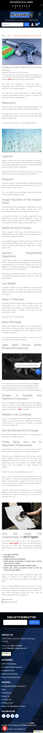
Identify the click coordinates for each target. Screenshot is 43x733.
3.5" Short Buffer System (12, 667)
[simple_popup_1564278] (4, 728)
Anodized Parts (8, 671)
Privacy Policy (7, 703)
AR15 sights (14, 543)
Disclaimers (6, 693)
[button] (38, 372)
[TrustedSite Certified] (6, 654)
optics (9, 79)
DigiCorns (21, 729)
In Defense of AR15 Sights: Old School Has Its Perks (27, 35)
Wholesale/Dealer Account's (14, 686)
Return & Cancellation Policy (13, 706)
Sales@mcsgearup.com (17, 648)
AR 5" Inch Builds (9, 664)
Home (3, 35)
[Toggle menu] (39, 16)
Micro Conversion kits (11, 677)
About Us (6, 696)
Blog (9, 35)
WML (20, 409)
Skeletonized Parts (10, 674)
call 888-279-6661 (32, 20)
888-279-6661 (16, 646)
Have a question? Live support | (15, 20)
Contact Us (6, 700)
